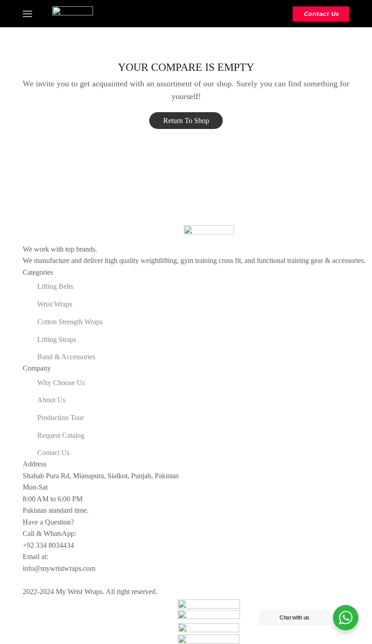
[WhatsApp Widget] (345, 617)
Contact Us (320, 13)
